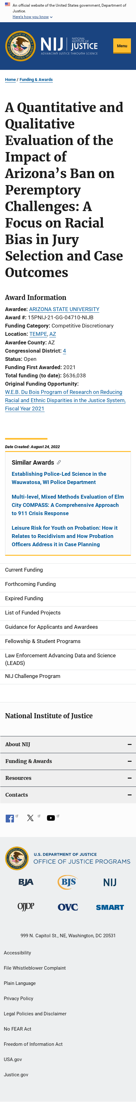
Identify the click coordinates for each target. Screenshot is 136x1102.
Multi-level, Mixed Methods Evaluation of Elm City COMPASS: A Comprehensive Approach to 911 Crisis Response (68, 505)
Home (10, 79)
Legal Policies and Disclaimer (35, 1014)
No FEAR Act (17, 1029)
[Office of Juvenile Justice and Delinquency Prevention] (26, 912)
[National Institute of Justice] (110, 887)
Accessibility (17, 953)
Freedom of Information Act (33, 1044)
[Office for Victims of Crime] (68, 911)
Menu (122, 45)
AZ (52, 334)
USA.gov (13, 1059)
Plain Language (20, 983)
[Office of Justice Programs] (20, 46)
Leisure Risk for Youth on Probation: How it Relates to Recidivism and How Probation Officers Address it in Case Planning (65, 536)
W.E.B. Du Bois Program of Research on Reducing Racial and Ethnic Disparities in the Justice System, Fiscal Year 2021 (65, 400)
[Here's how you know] (68, 11)
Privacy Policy (18, 998)
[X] (32, 820)
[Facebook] (12, 820)
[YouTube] (53, 820)
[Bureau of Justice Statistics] (68, 891)
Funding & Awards (36, 79)
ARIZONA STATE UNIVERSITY (64, 309)
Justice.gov (16, 1075)
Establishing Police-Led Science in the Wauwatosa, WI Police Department (59, 478)
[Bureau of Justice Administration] (26, 887)
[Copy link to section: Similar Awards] (57, 462)
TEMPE (38, 334)
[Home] (69, 46)
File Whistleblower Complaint (35, 968)
